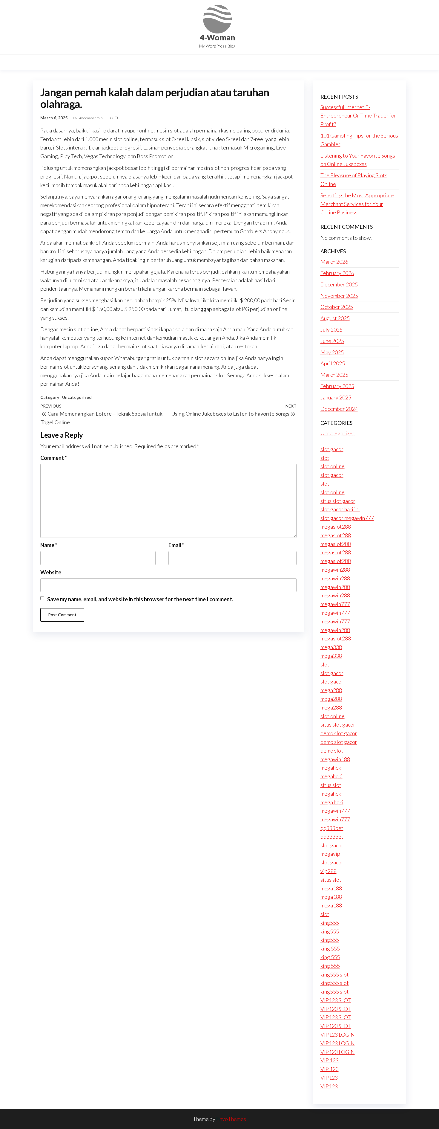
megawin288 (335, 569)
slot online (332, 466)
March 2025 (334, 374)
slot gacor (331, 449)
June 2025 (332, 341)
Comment (53, 457)
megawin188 (335, 759)
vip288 (328, 871)
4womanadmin (91, 118)
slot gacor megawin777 (347, 518)
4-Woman (217, 37)
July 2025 (331, 329)
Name (48, 545)
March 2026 (334, 261)
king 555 (330, 948)
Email (176, 545)
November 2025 (339, 295)
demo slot (331, 750)
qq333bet (331, 828)
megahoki (331, 767)
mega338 (331, 647)
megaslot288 (335, 526)
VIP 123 (329, 1060)
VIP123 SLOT (335, 1000)
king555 (329, 922)
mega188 (331, 888)
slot (324, 457)
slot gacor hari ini (340, 509)
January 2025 (335, 397)
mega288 (331, 690)
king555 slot (334, 974)
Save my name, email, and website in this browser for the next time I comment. (140, 599)
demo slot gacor (338, 733)
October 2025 (336, 306)
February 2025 (337, 386)
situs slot (330, 785)
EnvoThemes (231, 1119)
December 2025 (339, 284)
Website (50, 572)
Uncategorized (77, 397)
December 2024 (339, 408)
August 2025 (335, 318)
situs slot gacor (337, 501)
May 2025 (332, 352)
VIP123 (329, 1077)
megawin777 (335, 604)
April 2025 (332, 363)
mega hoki (331, 802)
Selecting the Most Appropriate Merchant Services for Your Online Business (357, 204)
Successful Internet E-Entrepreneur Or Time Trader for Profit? (358, 116)
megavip (330, 853)
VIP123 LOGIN (337, 1034)
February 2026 (337, 273)
